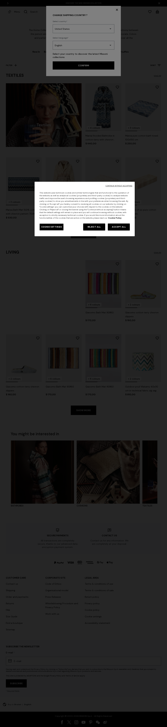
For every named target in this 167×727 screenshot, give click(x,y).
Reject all (94, 227)
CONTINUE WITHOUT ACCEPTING (119, 186)
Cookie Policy (114, 218)
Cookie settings (51, 227)
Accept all (119, 227)
